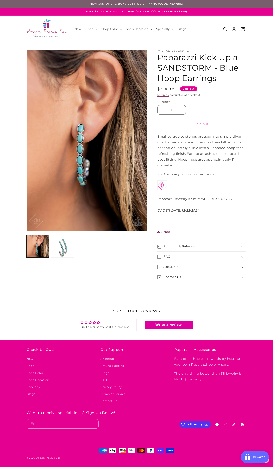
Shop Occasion (38, 380)
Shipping (163, 94)
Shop (30, 366)
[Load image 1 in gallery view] (38, 246)
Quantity (163, 102)
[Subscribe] (94, 424)
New (30, 359)
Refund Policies (112, 366)
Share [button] (165, 232)
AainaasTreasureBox (48, 457)
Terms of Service (113, 394)
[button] (91, 29)
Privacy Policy (111, 387)
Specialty (33, 387)
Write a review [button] (168, 325)
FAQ (103, 380)
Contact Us (108, 401)
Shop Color (35, 373)
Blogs (31, 394)
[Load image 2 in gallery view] (62, 246)
